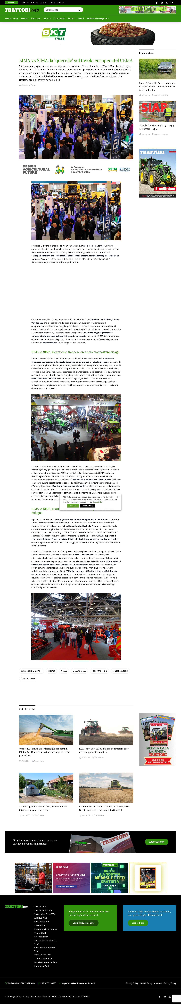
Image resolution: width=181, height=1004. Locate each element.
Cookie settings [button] (87, 506)
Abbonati (11, 2)
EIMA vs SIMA (79, 670)
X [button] (117, 497)
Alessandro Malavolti (31, 670)
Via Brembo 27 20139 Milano (21, 983)
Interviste (165, 134)
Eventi (81, 18)
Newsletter (34, 2)
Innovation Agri (41, 966)
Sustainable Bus (41, 921)
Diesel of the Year (42, 954)
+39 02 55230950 (48, 983)
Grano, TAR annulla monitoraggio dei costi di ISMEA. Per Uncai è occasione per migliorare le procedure (44, 752)
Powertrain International (45, 929)
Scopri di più (138, 922)
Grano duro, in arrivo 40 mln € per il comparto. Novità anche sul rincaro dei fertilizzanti (104, 808)
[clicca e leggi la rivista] (147, 10)
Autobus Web (40, 917)
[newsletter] (109, 878)
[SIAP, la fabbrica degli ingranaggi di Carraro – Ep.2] (157, 111)
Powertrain (39, 925)
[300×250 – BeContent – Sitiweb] (71, 878)
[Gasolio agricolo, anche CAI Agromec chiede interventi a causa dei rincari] (46, 788)
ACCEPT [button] (73, 506)
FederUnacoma (99, 670)
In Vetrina (157, 95)
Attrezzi (71, 18)
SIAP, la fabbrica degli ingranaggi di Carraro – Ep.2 (157, 127)
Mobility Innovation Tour (46, 962)
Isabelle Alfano (120, 670)
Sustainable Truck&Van (45, 914)
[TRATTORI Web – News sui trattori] (22, 10)
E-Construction (41, 936)
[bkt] (90, 34)
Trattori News (11, 18)
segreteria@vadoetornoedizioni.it (78, 983)
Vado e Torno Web (43, 910)
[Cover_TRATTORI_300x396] (157, 173)
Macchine (35, 18)
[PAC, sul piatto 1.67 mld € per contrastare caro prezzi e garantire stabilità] (106, 730)
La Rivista (44, 2)
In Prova (47, 18)
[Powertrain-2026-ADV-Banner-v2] (33, 878)
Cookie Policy (146, 983)
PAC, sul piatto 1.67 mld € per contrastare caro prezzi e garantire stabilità (104, 750)
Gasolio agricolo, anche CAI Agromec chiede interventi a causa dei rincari (43, 808)
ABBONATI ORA (156, 841)
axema (51, 670)
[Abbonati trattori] (147, 878)
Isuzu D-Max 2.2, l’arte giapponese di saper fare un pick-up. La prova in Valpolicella (157, 86)
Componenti (59, 18)
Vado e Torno (40, 906)
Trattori (24, 18)
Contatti (52, 2)
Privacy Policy (132, 983)
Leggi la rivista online (83, 922)
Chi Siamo (25, 2)
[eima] (76, 169)
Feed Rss (61, 2)
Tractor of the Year (43, 958)
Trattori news (28, 678)
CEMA (64, 670)
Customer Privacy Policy (165, 983)
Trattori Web (40, 933)
